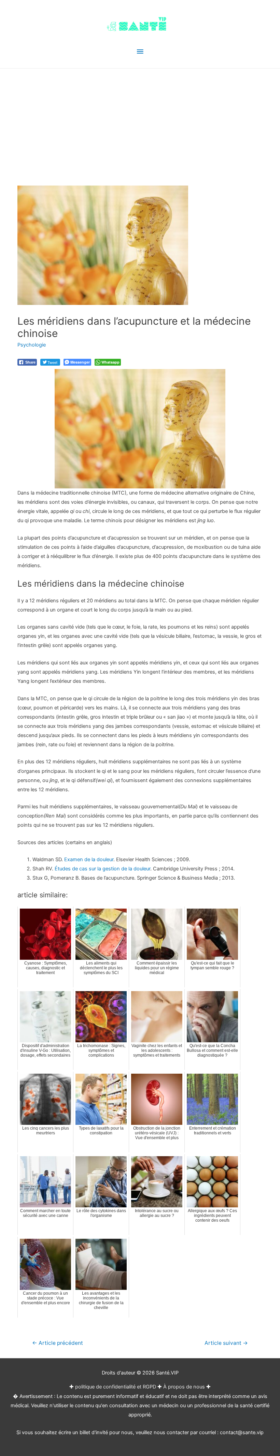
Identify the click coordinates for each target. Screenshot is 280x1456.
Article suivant (226, 1343)
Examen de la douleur (88, 859)
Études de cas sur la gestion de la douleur (102, 869)
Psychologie (31, 345)
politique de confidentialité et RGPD (115, 1387)
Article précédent (57, 1343)
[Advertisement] (140, 119)
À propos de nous (184, 1387)
